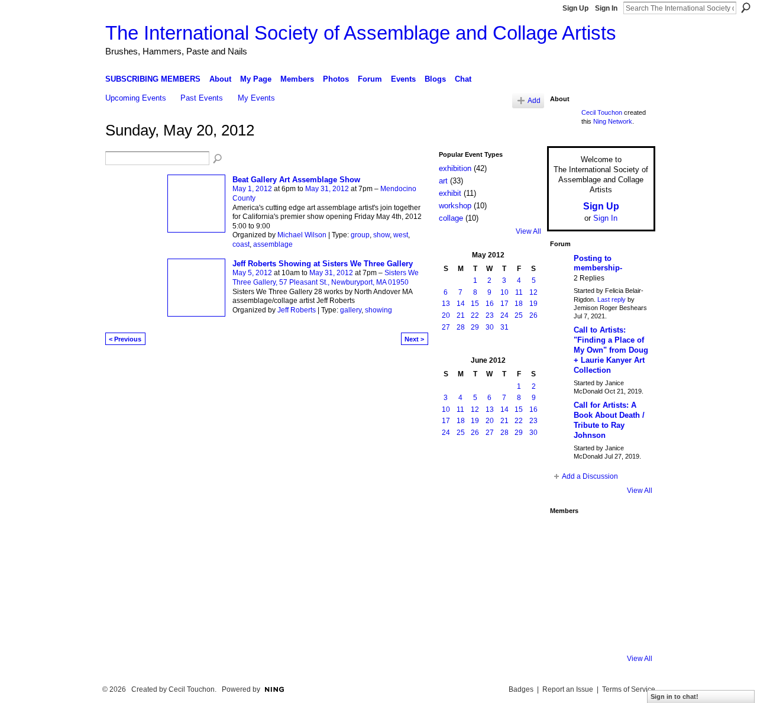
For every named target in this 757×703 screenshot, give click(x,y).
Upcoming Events (135, 97)
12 (533, 292)
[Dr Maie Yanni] (598, 568)
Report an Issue (567, 689)
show (381, 235)
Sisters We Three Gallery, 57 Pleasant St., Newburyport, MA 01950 (325, 277)
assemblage (273, 244)
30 (490, 327)
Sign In (606, 8)
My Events (256, 97)
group (360, 235)
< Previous (125, 339)
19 (533, 303)
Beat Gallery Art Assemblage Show (296, 179)
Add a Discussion (590, 476)
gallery (350, 310)
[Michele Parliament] (598, 632)
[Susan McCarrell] (566, 536)
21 (461, 315)
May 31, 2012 (327, 189)
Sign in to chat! (674, 696)
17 (504, 303)
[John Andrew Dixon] (598, 536)
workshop (455, 205)
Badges (521, 689)
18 (519, 303)
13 (446, 303)
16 (490, 303)
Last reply (611, 299)
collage (451, 218)
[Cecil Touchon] (630, 632)
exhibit (450, 193)
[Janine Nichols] (630, 568)
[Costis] (630, 536)
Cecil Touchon (601, 112)
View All (528, 231)
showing (378, 310)
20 (446, 315)
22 (475, 315)
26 (533, 315)
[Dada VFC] (598, 600)
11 (519, 292)
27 (446, 327)
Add (534, 100)
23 (490, 315)
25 (519, 315)
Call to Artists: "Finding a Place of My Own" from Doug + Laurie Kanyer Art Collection (611, 350)
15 (475, 303)
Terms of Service (628, 689)
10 (504, 292)
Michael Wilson (301, 235)
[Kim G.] (566, 568)
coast (241, 244)
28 (461, 327)
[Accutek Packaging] (630, 600)
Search (745, 7)
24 (504, 315)
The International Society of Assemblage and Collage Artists (360, 33)
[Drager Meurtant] (566, 600)
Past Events (201, 97)
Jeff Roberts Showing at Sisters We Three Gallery (322, 263)
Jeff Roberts (296, 310)
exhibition (455, 168)
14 (461, 303)
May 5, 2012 (252, 273)
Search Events (218, 159)
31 (504, 327)
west (400, 235)
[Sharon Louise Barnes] (566, 632)
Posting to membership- (598, 263)
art (443, 180)
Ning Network (612, 121)
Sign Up (575, 8)
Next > (414, 339)
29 (475, 327)
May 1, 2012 (252, 189)
